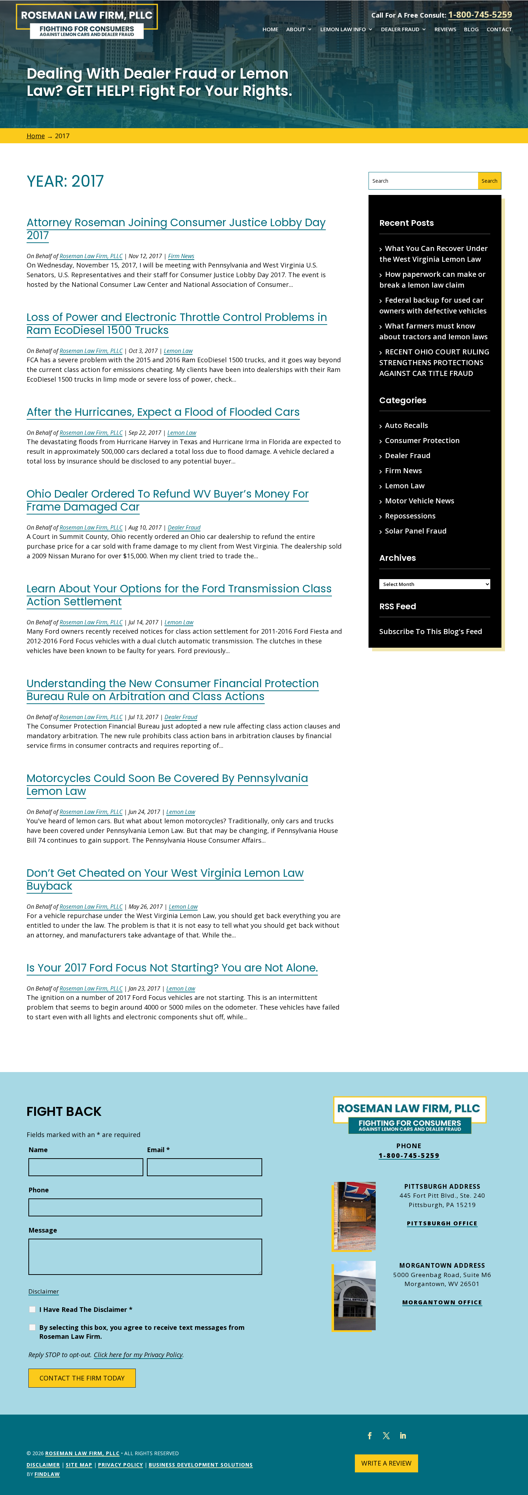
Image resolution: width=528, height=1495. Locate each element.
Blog (471, 30)
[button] (521, 1443)
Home (270, 30)
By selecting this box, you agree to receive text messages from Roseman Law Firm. (142, 1332)
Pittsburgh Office (442, 1223)
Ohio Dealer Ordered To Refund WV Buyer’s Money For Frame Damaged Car (168, 500)
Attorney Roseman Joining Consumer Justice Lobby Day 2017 (176, 229)
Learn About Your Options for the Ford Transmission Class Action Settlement (179, 595)
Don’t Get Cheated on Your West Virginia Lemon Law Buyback (165, 879)
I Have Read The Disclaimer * (86, 1309)
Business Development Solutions (201, 1464)
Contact (499, 30)
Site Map (79, 1464)
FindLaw (47, 1474)
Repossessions (410, 516)
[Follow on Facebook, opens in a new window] (370, 1436)
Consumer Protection (422, 440)
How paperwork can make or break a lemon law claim (432, 279)
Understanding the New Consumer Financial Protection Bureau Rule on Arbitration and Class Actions (173, 690)
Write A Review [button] (386, 1463)
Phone (38, 1190)
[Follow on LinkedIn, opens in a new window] (403, 1436)
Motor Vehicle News (419, 501)
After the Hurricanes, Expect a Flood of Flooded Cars (163, 412)
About (295, 30)
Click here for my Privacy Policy (138, 1354)
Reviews (445, 30)
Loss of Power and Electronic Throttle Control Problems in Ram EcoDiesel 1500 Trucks (177, 323)
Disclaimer (43, 1291)
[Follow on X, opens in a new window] (386, 1436)
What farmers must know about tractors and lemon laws (433, 331)
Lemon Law (178, 351)
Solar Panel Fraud (416, 531)
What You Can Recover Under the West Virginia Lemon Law (433, 253)
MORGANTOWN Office (442, 1302)
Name (38, 1149)
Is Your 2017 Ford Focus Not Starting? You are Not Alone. (172, 967)
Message (42, 1230)
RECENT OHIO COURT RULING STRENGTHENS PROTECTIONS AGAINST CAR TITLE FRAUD (434, 362)
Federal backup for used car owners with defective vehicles (433, 305)
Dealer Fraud (400, 30)
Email (158, 1149)
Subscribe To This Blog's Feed (430, 631)
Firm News (181, 256)
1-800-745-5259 (480, 14)
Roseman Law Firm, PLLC (91, 256)
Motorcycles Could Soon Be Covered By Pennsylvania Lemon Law (167, 784)
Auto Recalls (406, 425)
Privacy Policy (120, 1464)
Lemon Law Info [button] (343, 30)
